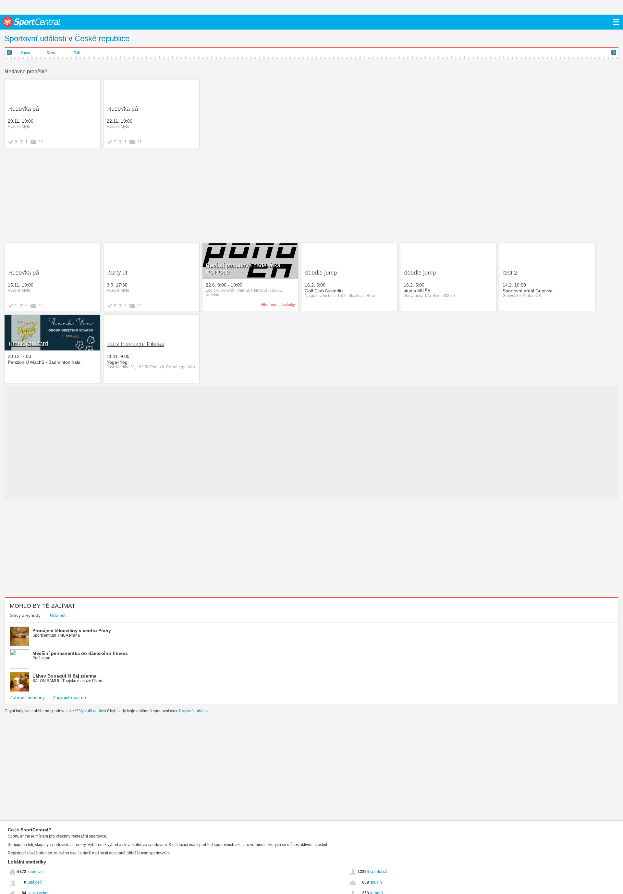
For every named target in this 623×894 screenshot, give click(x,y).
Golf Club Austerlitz (324, 290)
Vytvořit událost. (93, 711)
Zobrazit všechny (27, 697)
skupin (376, 882)
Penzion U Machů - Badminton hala (44, 362)
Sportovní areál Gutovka (528, 290)
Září (77, 53)
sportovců (378, 871)
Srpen (25, 53)
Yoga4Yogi (117, 362)
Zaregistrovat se (69, 697)
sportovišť (36, 871)
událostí (35, 882)
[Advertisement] (103, 196)
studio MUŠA (417, 290)
